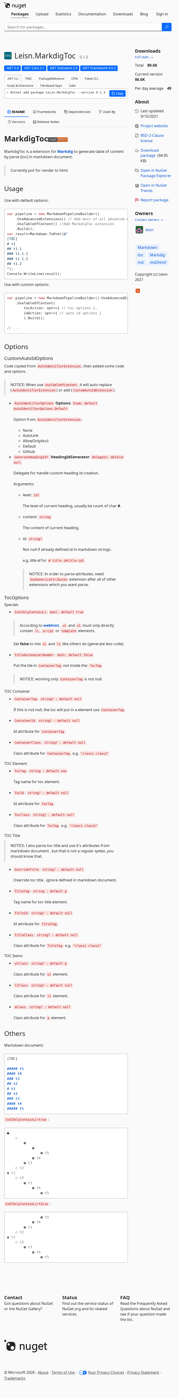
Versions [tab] (18, 122)
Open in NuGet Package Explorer (156, 173)
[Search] (167, 27)
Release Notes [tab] (47, 122)
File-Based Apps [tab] (51, 85)
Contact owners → (149, 219)
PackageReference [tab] (51, 78)
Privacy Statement (143, 1372)
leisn (149, 229)
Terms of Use (63, 1372)
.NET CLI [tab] (12, 78)
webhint (51, 625)
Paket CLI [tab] (91, 78)
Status (69, 1297)
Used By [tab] (108, 112)
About (43, 1372)
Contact (13, 1297)
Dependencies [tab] (79, 112)
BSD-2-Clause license (152, 138)
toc (140, 254)
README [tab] (18, 112)
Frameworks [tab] (46, 112)
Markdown (147, 247)
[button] (117, 93)
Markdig (65, 151)
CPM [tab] (74, 78)
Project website (154, 125)
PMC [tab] (28, 78)
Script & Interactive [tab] (20, 85)
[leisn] (139, 230)
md (141, 262)
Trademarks (14, 1378)
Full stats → (144, 57)
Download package (150, 153)
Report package (155, 199)
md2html (158, 262)
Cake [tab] (72, 85)
